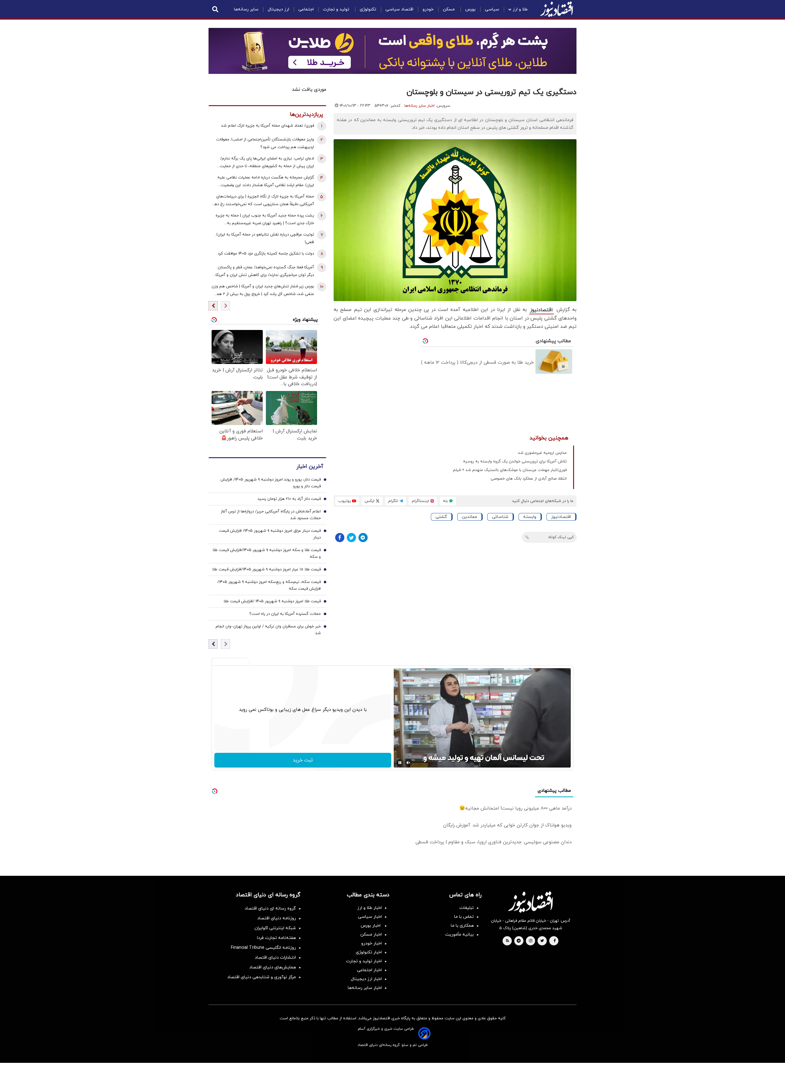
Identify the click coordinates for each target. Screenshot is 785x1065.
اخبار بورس (371, 926)
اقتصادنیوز (541, 310)
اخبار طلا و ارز (369, 908)
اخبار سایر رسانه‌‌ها (365, 988)
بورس (470, 9)
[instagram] (530, 941)
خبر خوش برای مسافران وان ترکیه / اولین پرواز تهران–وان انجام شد (268, 630)
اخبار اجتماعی (369, 970)
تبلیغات (466, 908)
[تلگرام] (363, 537)
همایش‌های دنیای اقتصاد (272, 967)
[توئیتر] (351, 537)
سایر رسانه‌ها (246, 9)
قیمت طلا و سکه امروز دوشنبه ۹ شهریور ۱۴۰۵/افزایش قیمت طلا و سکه (267, 553)
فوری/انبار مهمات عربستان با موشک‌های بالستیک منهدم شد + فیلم (510, 470)
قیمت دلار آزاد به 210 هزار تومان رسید (289, 499)
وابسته (529, 517)
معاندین (469, 517)
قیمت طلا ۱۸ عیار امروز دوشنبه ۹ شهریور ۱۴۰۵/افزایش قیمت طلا (266, 569)
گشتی (441, 517)
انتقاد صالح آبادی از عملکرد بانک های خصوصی (529, 478)
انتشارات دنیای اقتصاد (275, 957)
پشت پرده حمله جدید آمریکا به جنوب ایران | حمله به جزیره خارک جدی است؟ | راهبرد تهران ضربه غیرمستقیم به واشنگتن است (265, 220)
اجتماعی (306, 9)
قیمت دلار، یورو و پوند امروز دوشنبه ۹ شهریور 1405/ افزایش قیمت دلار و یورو (270, 483)
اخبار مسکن (371, 934)
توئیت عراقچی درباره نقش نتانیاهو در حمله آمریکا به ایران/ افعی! (265, 238)
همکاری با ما (462, 926)
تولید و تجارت (336, 9)
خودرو (428, 9)
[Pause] (400, 762)
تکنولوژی (368, 9)
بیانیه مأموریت (459, 934)
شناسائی (500, 517)
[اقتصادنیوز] (530, 902)
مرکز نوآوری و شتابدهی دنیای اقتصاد (261, 977)
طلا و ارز (520, 9)
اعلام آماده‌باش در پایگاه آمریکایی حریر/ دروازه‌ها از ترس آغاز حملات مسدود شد (271, 515)
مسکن (449, 9)
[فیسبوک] (339, 537)
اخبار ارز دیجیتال (366, 979)
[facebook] (554, 941)
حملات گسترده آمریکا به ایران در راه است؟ (285, 614)
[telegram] (519, 941)
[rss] (507, 941)
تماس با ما (464, 917)
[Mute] (408, 762)
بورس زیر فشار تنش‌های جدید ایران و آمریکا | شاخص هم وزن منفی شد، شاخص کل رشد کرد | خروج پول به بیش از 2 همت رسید (263, 291)
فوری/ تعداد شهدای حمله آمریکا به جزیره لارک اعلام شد (267, 125)
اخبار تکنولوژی (369, 952)
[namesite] (556, 9)
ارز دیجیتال (278, 9)
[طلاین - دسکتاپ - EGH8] (392, 51)
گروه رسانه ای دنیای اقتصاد (270, 908)
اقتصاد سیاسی (399, 9)
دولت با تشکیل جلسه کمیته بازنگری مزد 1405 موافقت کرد (266, 253)
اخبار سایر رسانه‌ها (419, 106)
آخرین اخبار (309, 466)
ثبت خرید (303, 760)
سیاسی (492, 9)
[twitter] (542, 941)
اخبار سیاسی (370, 917)
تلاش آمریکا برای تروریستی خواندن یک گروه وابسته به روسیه (515, 461)
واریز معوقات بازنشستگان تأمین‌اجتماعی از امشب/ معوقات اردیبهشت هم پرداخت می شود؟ (265, 143)
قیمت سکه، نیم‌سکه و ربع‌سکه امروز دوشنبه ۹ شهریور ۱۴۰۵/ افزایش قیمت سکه (269, 585)
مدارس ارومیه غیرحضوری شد (542, 453)
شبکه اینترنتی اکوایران (275, 928)
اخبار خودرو (371, 943)
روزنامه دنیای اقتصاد (276, 918)
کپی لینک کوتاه (561, 537)
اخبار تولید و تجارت (364, 961)
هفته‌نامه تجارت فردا (276, 938)
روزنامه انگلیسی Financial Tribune (263, 948)
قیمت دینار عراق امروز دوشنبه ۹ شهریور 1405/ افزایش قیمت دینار (270, 534)
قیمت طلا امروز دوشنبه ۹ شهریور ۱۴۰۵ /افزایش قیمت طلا (272, 601)
